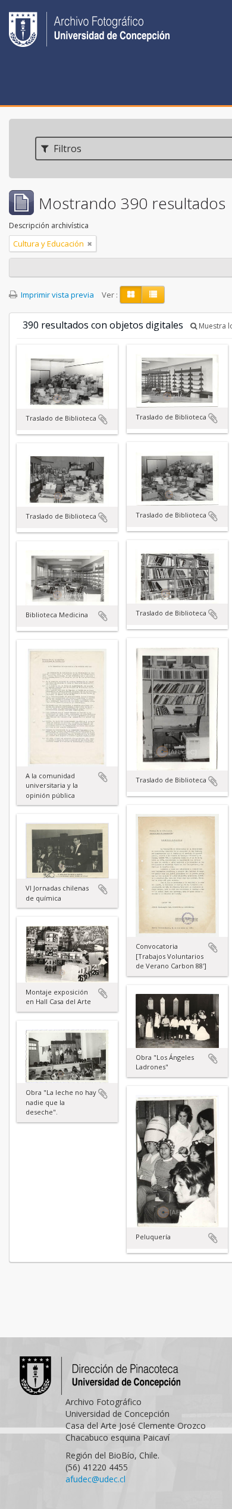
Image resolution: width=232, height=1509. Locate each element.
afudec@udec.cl (95, 1479)
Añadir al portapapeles (103, 419)
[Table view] (153, 295)
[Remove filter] (89, 244)
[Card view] (131, 295)
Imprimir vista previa (56, 294)
